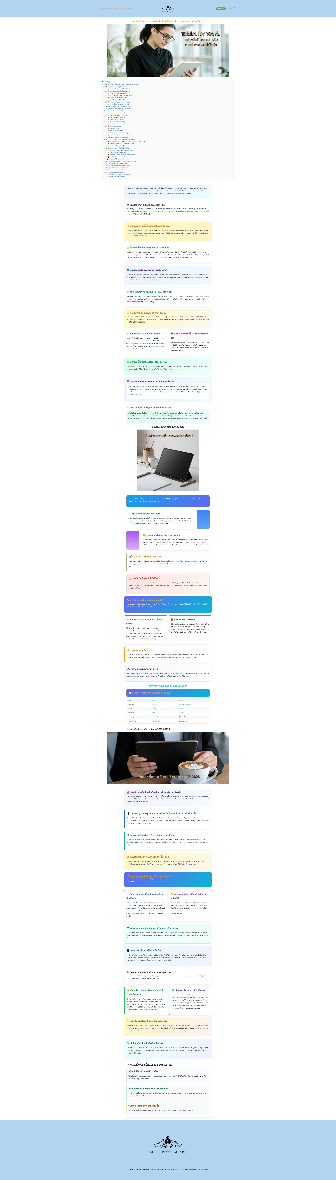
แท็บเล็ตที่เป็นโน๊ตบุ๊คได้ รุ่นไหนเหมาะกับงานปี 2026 (113, 9)
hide (111, 82)
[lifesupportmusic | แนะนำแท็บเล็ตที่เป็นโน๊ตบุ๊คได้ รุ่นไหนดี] (168, 8)
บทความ (129, 9)
